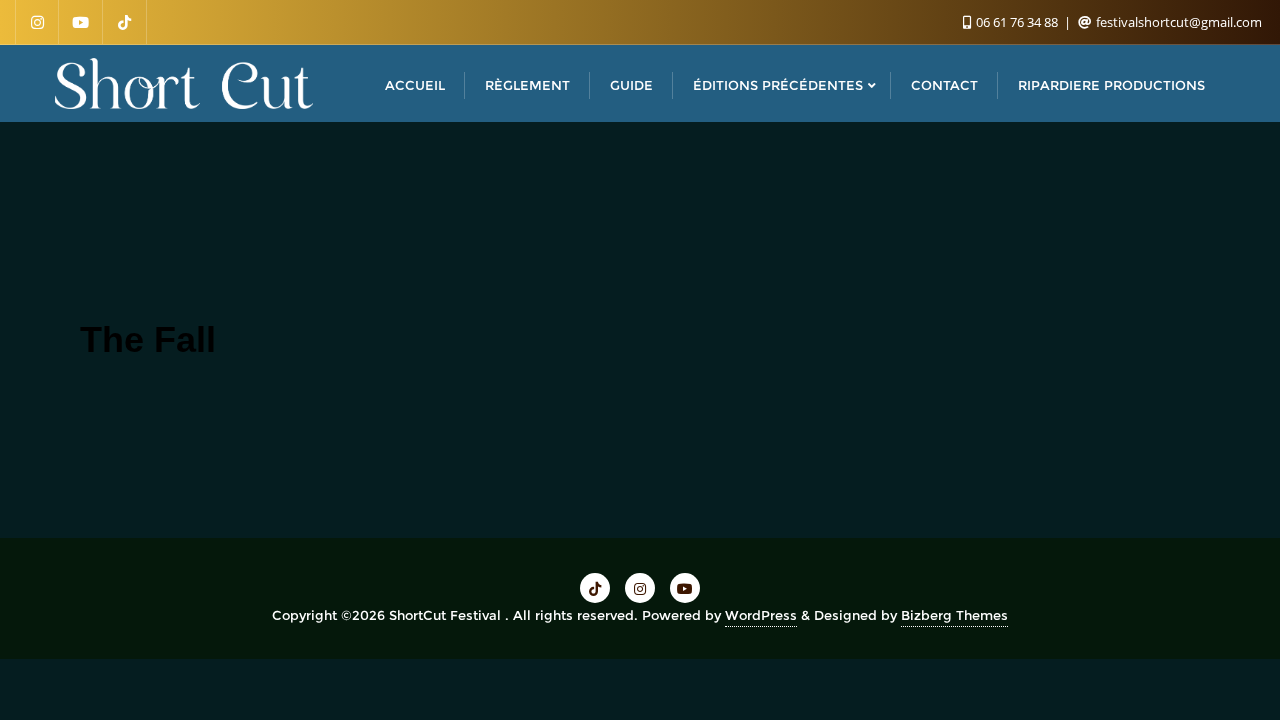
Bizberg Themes (954, 615)
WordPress (761, 615)
